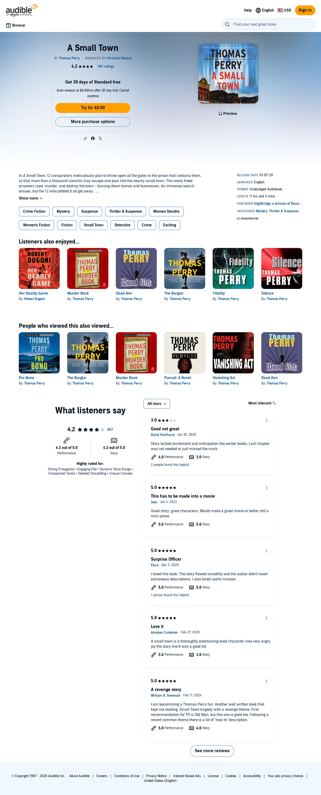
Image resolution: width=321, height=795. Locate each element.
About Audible (79, 776)
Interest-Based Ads (187, 776)
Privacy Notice (156, 776)
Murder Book (78, 293)
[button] (85, 138)
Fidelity (219, 293)
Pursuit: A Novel (177, 378)
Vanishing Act (224, 378)
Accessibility (252, 776)
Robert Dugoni (34, 299)
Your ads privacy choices (285, 776)
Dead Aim (124, 293)
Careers (101, 776)
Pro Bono (26, 378)
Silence (267, 293)
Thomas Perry (83, 299)
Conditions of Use (126, 776)
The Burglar (174, 293)
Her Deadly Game (33, 293)
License (213, 776)
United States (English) (160, 781)
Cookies (230, 776)
